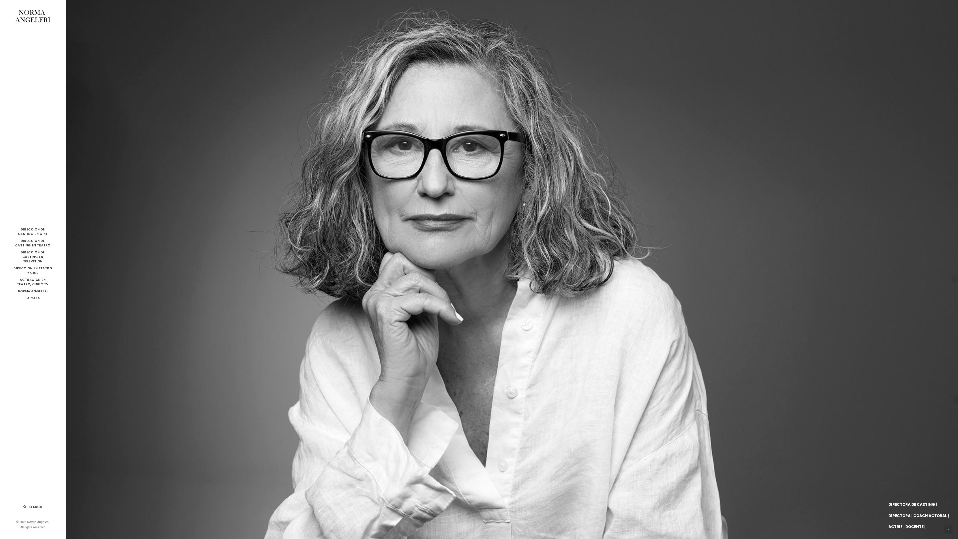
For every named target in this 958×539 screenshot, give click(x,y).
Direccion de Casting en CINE (33, 231)
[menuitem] (33, 231)
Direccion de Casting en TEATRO (32, 243)
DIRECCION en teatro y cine (32, 270)
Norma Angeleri (33, 291)
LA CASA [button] (32, 298)
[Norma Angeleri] (32, 16)
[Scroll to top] (949, 529)
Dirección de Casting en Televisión (33, 256)
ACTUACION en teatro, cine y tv (33, 282)
